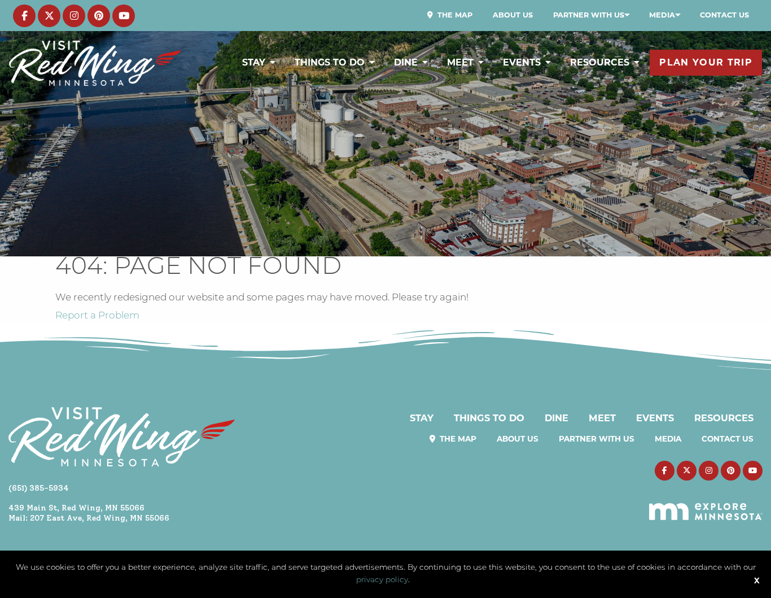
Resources (599, 62)
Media (662, 15)
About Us (513, 15)
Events (522, 62)
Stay (253, 62)
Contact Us (724, 15)
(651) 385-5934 (38, 487)
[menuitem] (449, 15)
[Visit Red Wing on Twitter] (49, 16)
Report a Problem (97, 316)
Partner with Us (588, 15)
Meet (460, 62)
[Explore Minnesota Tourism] (706, 504)
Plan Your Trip (705, 62)
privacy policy (382, 580)
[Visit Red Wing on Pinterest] (98, 16)
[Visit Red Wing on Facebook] (24, 16)
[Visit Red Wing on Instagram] (74, 16)
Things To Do (330, 62)
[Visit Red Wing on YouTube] (123, 16)
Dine (406, 62)
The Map (453, 15)
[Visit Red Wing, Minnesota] (95, 63)
